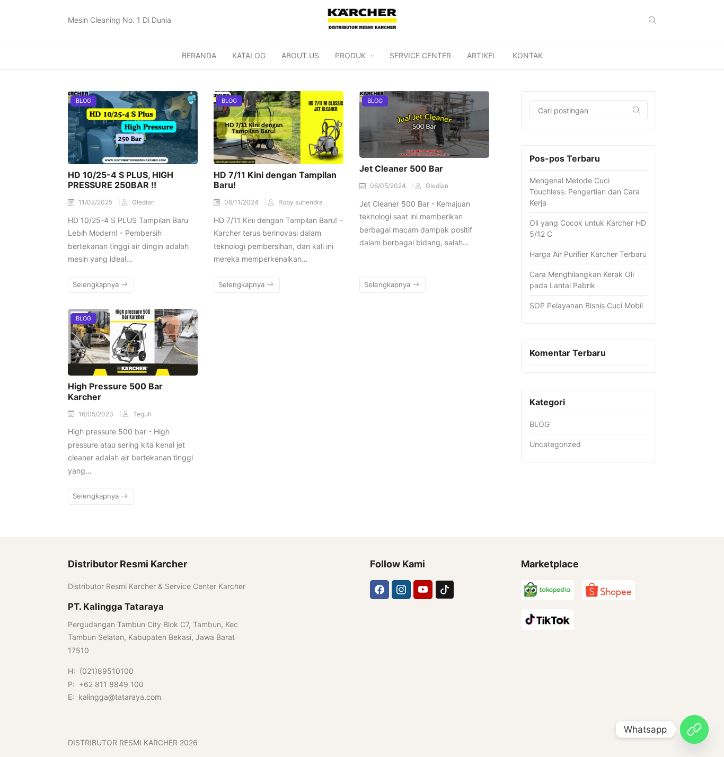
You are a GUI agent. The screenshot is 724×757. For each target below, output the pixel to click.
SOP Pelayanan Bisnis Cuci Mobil (586, 305)
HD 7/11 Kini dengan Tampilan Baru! (275, 180)
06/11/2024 (242, 202)
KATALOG (249, 55)
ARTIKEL (482, 55)
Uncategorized (555, 444)
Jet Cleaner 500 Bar (401, 168)
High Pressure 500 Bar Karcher (115, 391)
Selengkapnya (97, 284)
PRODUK (350, 55)
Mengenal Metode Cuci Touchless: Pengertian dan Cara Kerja (584, 191)
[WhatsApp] (694, 729)
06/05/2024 (389, 186)
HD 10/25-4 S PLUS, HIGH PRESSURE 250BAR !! (120, 180)
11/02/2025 (96, 202)
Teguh (142, 414)
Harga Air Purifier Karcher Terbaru (588, 254)
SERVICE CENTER (420, 55)
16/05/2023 (96, 414)
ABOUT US (300, 55)
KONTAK (528, 55)
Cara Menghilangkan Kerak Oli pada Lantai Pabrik (581, 280)
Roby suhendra (300, 202)
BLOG (83, 100)
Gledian (143, 202)
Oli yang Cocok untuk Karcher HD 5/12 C (587, 228)
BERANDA (199, 55)
